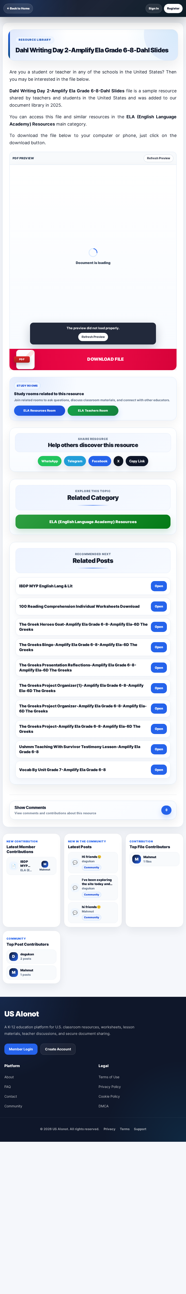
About (9, 1077)
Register (173, 8)
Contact (10, 1096)
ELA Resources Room (39, 410)
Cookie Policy (109, 1096)
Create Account (58, 1049)
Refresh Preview (158, 158)
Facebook (100, 461)
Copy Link (137, 461)
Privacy (110, 1129)
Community (91, 867)
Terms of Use (109, 1077)
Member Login (21, 1049)
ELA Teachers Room (93, 410)
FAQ (7, 1087)
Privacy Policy (110, 1087)
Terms (125, 1129)
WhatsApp (49, 461)
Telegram (75, 461)
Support (140, 1129)
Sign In (154, 8)
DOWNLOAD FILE (105, 359)
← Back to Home (18, 8)
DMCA (103, 1106)
